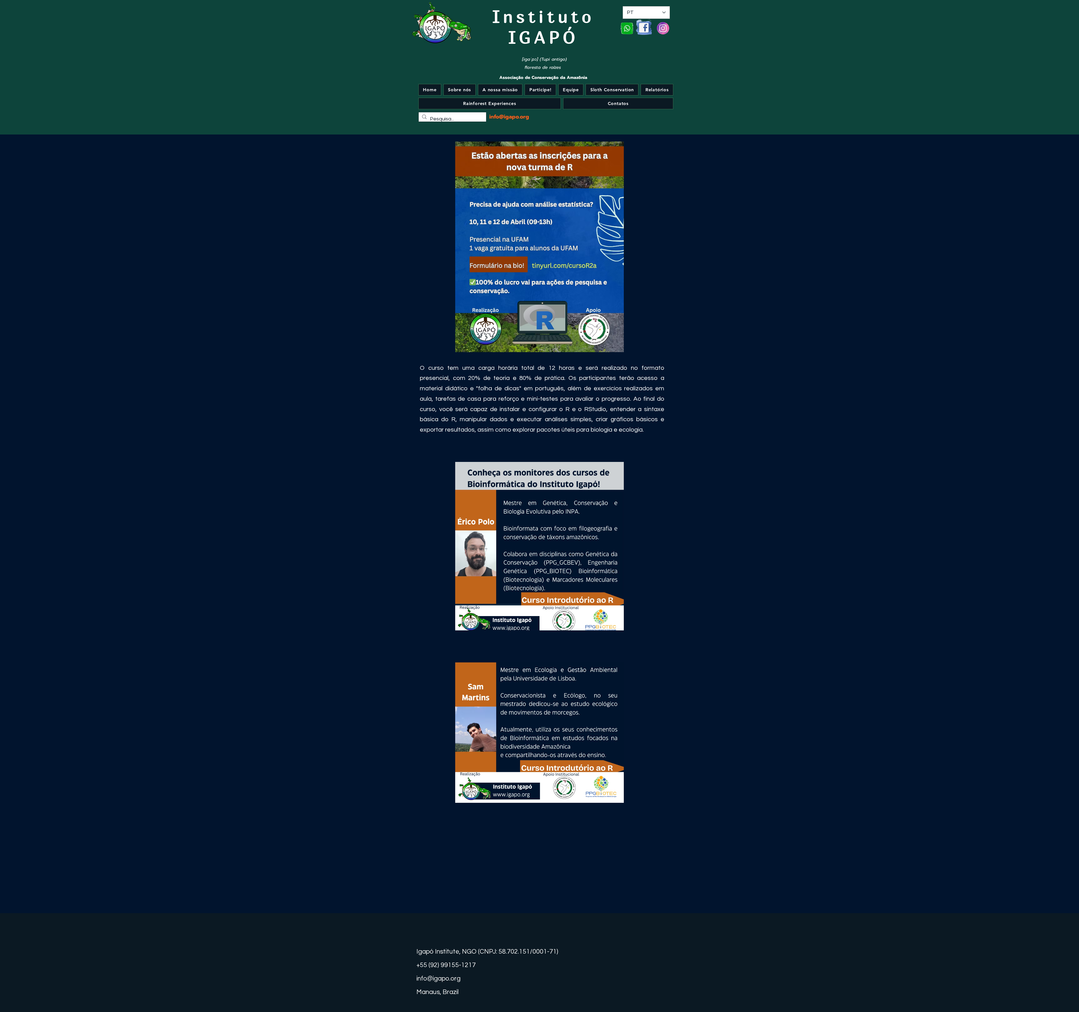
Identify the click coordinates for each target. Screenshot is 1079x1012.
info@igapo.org (509, 117)
